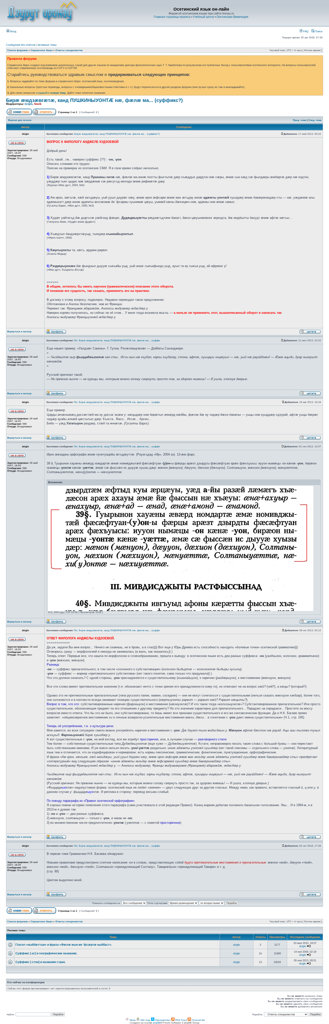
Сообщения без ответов (20, 44)
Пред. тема (299, 120)
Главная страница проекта (172, 17)
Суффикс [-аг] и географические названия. (46, 953)
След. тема (315, 120)
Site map (145, 1020)
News (132, 1020)
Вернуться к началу (19, 331)
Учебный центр (203, 17)
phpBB (157, 1022)
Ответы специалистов (69, 50)
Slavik (37, 103)
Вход (12, 31)
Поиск (318, 31)
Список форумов (17, 50)
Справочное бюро (42, 50)
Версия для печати (19, 120)
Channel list (198, 1020)
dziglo (29, 103)
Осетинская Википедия (232, 17)
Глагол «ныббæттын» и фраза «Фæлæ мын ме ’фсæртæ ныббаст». (63, 944)
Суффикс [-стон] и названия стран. (40, 962)
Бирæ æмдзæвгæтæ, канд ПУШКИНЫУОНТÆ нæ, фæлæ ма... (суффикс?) (94, 100)
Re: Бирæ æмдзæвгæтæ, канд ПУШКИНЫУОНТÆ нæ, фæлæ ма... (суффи (117, 340)
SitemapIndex (162, 1020)
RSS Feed (181, 1020)
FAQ (306, 31)
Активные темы (47, 44)
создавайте (51, 92)
